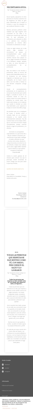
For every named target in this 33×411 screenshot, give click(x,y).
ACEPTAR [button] (14, 408)
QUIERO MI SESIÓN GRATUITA (15, 169)
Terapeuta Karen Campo (16, 10)
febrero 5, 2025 (16, 274)
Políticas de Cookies (7, 390)
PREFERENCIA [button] (6, 408)
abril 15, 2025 (17, 11)
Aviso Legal (5, 395)
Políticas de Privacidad (7, 385)
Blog (17, 13)
